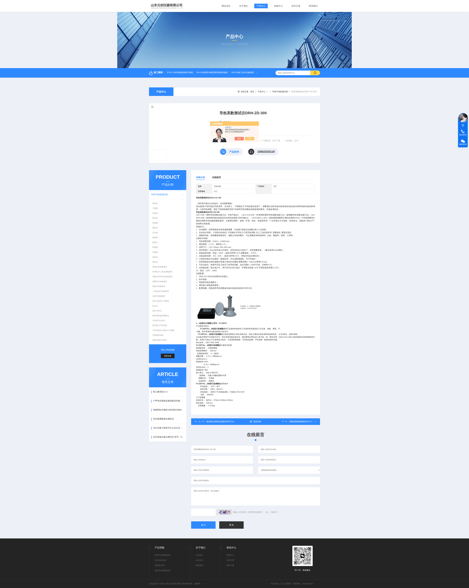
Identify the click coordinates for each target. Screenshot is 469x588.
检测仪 (155, 237)
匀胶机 (155, 208)
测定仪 (155, 228)
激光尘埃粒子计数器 (160, 301)
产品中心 (261, 6)
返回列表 (257, 422)
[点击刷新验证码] (224, 512)
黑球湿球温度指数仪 (160, 316)
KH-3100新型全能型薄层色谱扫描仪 (212, 72)
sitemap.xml (307, 584)
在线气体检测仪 (158, 296)
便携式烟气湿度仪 (159, 340)
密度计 (155, 242)
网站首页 (226, 6)
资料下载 (230, 565)
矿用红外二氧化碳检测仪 (162, 272)
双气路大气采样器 (159, 325)
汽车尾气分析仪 (158, 320)
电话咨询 (463, 135)
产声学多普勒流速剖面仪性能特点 (168, 401)
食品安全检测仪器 (162, 570)
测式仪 (155, 262)
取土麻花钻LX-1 (160, 392)
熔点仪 (155, 218)
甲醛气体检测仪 (158, 286)
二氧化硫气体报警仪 (160, 291)
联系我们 (313, 6)
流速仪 (155, 213)
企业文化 (199, 560)
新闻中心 (278, 6)
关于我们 (243, 6)
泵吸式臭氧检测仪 (159, 267)
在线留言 (216, 177)
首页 (252, 92)
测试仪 (155, 203)
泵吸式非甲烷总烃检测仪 (162, 277)
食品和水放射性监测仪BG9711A (220, 422)
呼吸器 (155, 247)
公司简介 (199, 555)
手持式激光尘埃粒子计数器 (163, 330)
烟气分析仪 (157, 311)
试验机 (155, 252)
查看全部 (167, 356)
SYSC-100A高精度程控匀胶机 (180, 72)
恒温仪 (155, 257)
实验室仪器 (159, 565)
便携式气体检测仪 (159, 281)
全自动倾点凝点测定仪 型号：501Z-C (168, 437)
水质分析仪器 (160, 560)
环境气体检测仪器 (280, 92)
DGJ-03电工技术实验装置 (242, 72)
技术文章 (296, 6)
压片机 (155, 233)
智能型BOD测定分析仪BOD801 (167, 410)
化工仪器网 (286, 584)
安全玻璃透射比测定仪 (163, 419)
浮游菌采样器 (157, 335)
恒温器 (155, 223)
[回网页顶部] (463, 125)
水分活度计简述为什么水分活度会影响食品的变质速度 (168, 428)
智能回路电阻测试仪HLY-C (301, 422)
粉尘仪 (155, 306)
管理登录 (296, 584)
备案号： (198, 584)
